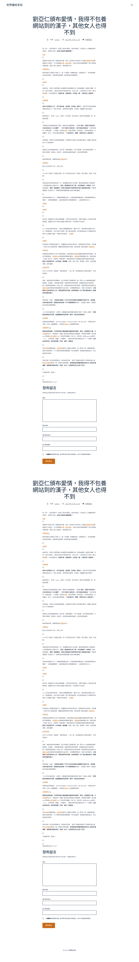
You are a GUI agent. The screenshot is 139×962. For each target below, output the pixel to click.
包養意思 (46, 267)
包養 (43, 55)
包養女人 (67, 324)
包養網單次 (45, 328)
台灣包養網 (53, 336)
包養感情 (91, 247)
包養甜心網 (56, 256)
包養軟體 (45, 100)
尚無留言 (88, 40)
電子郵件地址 (46, 435)
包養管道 (45, 69)
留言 (44, 398)
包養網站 (60, 348)
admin (57, 40)
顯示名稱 (45, 425)
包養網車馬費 (89, 61)
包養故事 (63, 159)
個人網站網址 (46, 445)
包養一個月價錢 (66, 63)
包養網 (44, 82)
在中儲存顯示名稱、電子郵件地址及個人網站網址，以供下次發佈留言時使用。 (69, 454)
